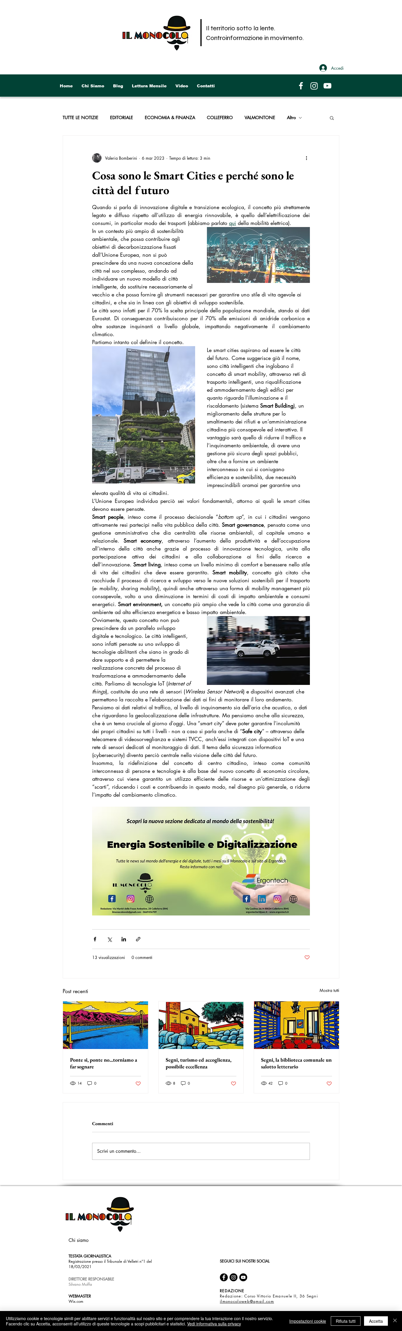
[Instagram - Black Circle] (233, 1277)
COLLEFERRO (220, 117)
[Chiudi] (394, 1321)
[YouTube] (327, 86)
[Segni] (201, 1025)
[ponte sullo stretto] (105, 1025)
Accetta (376, 1321)
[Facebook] (301, 86)
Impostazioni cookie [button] (307, 1321)
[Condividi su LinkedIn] (124, 939)
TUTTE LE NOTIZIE (80, 117)
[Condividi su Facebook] (95, 939)
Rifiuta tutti (346, 1321)
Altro (291, 117)
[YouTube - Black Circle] (243, 1277)
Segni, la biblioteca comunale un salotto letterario (296, 1063)
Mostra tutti (329, 990)
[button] (332, 117)
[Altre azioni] (306, 157)
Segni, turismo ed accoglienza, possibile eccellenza (198, 1063)
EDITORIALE (121, 117)
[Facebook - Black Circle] (224, 1277)
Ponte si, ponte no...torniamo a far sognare (103, 1063)
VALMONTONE (260, 117)
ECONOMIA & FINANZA (170, 117)
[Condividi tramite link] (138, 939)
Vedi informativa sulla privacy (214, 1324)
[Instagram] (314, 86)
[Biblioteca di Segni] (296, 1025)
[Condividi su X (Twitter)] (109, 939)
